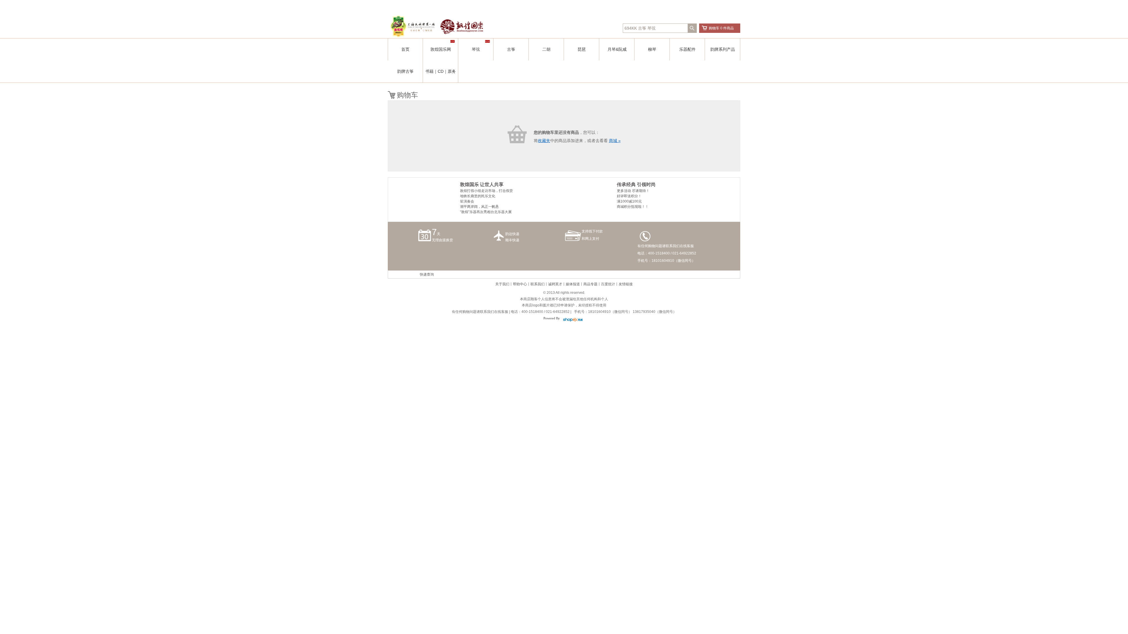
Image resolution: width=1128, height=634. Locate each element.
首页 (405, 49)
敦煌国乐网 (440, 49)
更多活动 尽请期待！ (633, 191)
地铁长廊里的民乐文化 (477, 196)
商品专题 (590, 284)
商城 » (615, 140)
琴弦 (476, 49)
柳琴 (652, 49)
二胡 (546, 49)
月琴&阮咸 (617, 49)
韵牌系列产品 (722, 49)
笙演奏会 (467, 201)
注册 (624, 6)
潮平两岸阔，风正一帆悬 (479, 207)
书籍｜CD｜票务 (440, 71)
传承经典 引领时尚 (636, 184)
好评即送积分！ (629, 196)
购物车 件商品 (721, 28)
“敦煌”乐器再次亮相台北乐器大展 (486, 212)
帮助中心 (520, 284)
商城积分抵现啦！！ (633, 207)
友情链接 (626, 284)
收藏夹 (544, 140)
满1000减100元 (629, 201)
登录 (615, 6)
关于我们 (502, 284)
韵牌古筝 (405, 71)
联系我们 (538, 284)
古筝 (511, 49)
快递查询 (427, 274)
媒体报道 (573, 284)
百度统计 (608, 284)
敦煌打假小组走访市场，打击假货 (486, 191)
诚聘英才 (555, 284)
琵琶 (582, 49)
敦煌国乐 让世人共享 (481, 184)
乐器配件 (687, 49)
